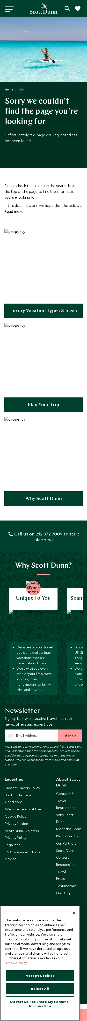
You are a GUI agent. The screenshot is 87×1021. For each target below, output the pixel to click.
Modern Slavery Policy (22, 787)
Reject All (40, 988)
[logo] (44, 8)
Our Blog (63, 893)
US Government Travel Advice (23, 855)
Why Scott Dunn (43, 498)
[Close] (74, 913)
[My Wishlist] (77, 11)
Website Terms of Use (23, 809)
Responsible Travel (66, 868)
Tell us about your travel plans (67, 9)
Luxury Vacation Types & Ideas (43, 311)
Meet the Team (68, 829)
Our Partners (66, 843)
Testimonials (66, 885)
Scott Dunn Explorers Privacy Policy (22, 834)
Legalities (12, 844)
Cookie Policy (15, 816)
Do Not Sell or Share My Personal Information (40, 1004)
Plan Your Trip (43, 405)
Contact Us (65, 793)
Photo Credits (67, 836)
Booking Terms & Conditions (18, 798)
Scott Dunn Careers (65, 854)
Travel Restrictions (65, 804)
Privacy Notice (16, 823)
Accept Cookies (40, 975)
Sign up (70, 735)
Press (60, 878)
